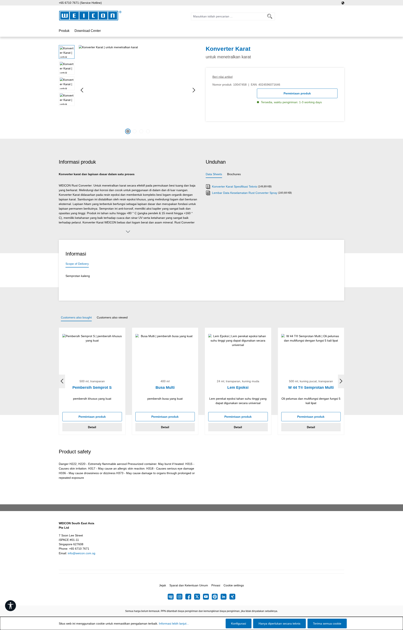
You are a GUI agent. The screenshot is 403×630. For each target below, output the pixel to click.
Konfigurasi (238, 623)
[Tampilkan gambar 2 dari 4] (134, 131)
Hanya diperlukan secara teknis (279, 623)
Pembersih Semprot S (92, 387)
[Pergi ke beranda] (90, 15)
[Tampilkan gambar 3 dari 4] (141, 131)
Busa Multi (165, 387)
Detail (92, 427)
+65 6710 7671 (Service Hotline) (80, 2)
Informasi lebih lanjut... (174, 623)
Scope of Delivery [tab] (77, 263)
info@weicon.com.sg (81, 553)
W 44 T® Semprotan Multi (311, 387)
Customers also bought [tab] (76, 317)
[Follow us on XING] (232, 597)
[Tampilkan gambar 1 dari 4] (128, 131)
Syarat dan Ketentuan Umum (188, 585)
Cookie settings (234, 585)
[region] (128, 90)
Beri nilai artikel (222, 76)
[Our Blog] (172, 597)
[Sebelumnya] (82, 90)
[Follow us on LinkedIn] (225, 597)
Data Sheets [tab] (214, 174)
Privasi (215, 585)
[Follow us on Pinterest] (216, 597)
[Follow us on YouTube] (207, 597)
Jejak (162, 585)
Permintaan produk (297, 93)
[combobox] (228, 16)
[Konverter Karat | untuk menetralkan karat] (138, 90)
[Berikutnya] (194, 90)
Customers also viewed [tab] (112, 317)
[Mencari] (270, 16)
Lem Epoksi (238, 387)
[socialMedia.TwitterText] (198, 597)
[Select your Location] (342, 2)
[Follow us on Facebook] (189, 597)
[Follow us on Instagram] (181, 597)
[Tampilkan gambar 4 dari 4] (148, 131)
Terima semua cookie (327, 623)
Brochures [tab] (234, 174)
